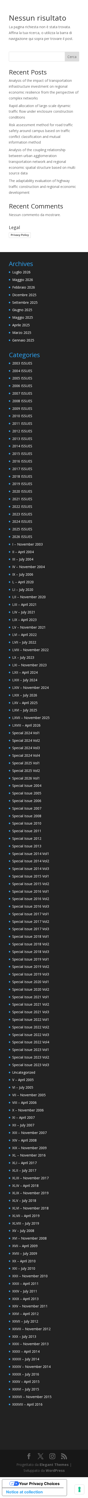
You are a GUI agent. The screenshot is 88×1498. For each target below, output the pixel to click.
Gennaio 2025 (23, 340)
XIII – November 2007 (29, 1132)
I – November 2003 (27, 544)
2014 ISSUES (22, 446)
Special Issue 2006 (26, 800)
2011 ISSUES (22, 423)
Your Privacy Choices (39, 1483)
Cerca (72, 56)
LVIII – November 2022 (30, 649)
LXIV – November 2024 (30, 687)
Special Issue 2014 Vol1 (30, 853)
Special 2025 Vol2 (26, 770)
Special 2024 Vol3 (26, 747)
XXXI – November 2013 (30, 1343)
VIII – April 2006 (24, 1102)
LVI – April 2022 (24, 634)
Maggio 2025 (22, 317)
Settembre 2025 (25, 302)
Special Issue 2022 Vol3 (30, 1034)
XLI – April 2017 (24, 1162)
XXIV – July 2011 (24, 1291)
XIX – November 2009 (29, 1147)
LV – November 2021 (29, 627)
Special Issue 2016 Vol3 (30, 906)
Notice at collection (24, 1491)
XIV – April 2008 (24, 1140)
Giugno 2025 (22, 309)
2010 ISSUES (22, 416)
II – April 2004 (23, 551)
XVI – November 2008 (29, 1238)
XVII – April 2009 (25, 1245)
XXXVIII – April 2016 (27, 1404)
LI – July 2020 (22, 589)
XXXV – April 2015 (26, 1381)
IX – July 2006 (22, 574)
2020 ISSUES (22, 491)
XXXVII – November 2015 (32, 1396)
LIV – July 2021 (23, 612)
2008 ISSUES (22, 401)
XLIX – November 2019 (30, 1193)
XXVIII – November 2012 (31, 1329)
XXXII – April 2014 (26, 1351)
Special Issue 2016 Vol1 (30, 891)
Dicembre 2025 (24, 294)
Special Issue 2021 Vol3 (30, 1012)
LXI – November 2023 (29, 665)
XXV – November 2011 (30, 1306)
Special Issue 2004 (26, 785)
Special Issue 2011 (26, 830)
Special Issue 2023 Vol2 (30, 1057)
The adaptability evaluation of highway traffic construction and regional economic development (42, 186)
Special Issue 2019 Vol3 (30, 974)
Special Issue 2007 (26, 808)
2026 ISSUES (22, 536)
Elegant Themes (54, 1464)
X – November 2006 (28, 1110)
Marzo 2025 (21, 332)
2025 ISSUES (22, 529)
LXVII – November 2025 (31, 717)
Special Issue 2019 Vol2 (30, 966)
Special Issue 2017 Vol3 (30, 928)
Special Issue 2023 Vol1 (30, 1049)
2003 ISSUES (22, 363)
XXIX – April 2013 (25, 1298)
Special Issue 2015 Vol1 (30, 876)
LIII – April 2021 (24, 604)
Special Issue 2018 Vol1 (30, 936)
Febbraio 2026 (23, 287)
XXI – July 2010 (23, 1268)
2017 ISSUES (22, 468)
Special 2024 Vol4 (26, 755)
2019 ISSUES (22, 483)
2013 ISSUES (22, 438)
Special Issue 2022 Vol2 (30, 1027)
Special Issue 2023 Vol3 (30, 1064)
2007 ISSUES (22, 393)
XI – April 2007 (23, 1117)
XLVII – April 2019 (26, 1215)
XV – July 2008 (23, 1230)
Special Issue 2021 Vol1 (30, 997)
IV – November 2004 (28, 566)
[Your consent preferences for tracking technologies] (79, 1489)
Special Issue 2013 (26, 846)
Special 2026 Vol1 (26, 778)
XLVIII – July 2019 (25, 1223)
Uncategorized (23, 1072)
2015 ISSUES (22, 453)
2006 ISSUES (22, 385)
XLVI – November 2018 (30, 1208)
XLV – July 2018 (24, 1200)
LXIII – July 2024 (24, 680)
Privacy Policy (20, 235)
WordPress (55, 1470)
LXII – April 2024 (25, 672)
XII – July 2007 (23, 1125)
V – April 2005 (23, 1079)
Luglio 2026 (21, 272)
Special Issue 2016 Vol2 (30, 898)
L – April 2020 (23, 582)
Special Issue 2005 (26, 793)
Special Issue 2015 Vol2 (30, 883)
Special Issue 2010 (26, 823)
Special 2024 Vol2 (26, 740)
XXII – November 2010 (30, 1276)
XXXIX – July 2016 (25, 1374)
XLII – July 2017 (24, 1170)
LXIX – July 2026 (24, 695)
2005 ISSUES (22, 378)
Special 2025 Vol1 (26, 763)
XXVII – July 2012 (25, 1321)
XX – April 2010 (24, 1261)
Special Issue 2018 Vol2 (30, 944)
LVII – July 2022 (24, 642)
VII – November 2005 (29, 1095)
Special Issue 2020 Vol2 (30, 989)
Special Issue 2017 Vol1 (30, 914)
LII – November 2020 (29, 597)
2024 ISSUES (22, 521)
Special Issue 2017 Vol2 (30, 921)
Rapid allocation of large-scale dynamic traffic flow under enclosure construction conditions (41, 111)
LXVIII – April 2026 (26, 725)
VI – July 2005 (22, 1087)
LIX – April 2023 (24, 619)
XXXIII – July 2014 (25, 1359)
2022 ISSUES (22, 506)
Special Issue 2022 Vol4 (30, 1042)
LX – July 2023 (23, 657)
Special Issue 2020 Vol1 (30, 981)
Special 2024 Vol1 (26, 733)
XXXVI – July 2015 (25, 1389)
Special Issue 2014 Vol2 (30, 861)
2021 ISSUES (22, 499)
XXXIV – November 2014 (31, 1366)
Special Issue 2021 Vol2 (30, 1004)
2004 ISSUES (22, 370)
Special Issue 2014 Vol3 (30, 868)
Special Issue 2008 (26, 816)
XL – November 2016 (29, 1155)
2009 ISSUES (22, 408)
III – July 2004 (22, 559)
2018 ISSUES (22, 476)
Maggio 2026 (22, 279)
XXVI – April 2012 (25, 1313)
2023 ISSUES (22, 514)
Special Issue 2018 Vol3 (30, 951)
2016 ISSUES (22, 461)
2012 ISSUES (22, 431)
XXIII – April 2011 (25, 1283)
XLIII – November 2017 (30, 1178)
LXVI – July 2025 (24, 710)
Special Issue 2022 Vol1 (30, 1019)
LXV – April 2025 (25, 702)
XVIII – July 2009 (24, 1253)
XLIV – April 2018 (25, 1185)
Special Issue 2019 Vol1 (30, 959)
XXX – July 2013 (24, 1336)
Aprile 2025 (21, 325)
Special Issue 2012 (26, 838)
